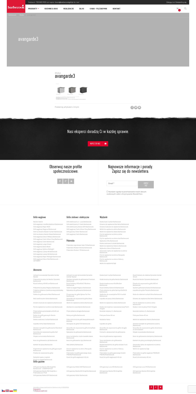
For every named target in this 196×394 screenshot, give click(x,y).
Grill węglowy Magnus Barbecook (44, 229)
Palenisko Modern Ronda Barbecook (79, 248)
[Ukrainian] (15, 390)
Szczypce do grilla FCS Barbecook (78, 324)
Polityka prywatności (40, 391)
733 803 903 (41, 2)
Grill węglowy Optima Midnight (43, 249)
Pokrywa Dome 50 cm (107, 315)
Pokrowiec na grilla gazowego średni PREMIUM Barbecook (112, 354)
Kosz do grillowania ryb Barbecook (45, 340)
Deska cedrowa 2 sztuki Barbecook (112, 243)
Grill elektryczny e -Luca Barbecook (79, 222)
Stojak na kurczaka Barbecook (44, 336)
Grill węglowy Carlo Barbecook (43, 242)
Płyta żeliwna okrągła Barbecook (78, 311)
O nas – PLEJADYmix (98, 9)
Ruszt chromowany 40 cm (142, 357)
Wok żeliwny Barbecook (75, 344)
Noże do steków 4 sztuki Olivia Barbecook (147, 294)
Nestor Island (38, 222)
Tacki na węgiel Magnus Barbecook (79, 288)
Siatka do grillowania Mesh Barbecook (46, 294)
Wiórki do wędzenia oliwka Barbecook (113, 232)
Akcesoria (37, 270)
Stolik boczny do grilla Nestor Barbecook (114, 279)
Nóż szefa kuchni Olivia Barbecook (45, 298)
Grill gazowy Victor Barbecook (77, 232)
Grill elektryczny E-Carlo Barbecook (79, 224)
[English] (7, 390)
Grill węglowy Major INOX (41, 227)
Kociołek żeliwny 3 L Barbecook (144, 311)
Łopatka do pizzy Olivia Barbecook (112, 298)
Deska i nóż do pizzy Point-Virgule (145, 307)
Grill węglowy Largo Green (42, 244)
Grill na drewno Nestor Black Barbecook (47, 234)
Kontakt (116, 9)
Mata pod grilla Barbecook (76, 315)
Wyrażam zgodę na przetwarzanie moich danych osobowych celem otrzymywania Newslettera (126, 193)
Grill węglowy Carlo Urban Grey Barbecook (48, 239)
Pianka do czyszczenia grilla (43, 353)
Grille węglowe (39, 217)
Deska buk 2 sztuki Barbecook (110, 222)
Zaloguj (169, 2)
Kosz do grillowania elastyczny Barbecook (147, 336)
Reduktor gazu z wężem (41, 357)
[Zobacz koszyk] (177, 9)
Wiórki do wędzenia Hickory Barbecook (113, 246)
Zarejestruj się (180, 2)
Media (22, 15)
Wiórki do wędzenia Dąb (108, 263)
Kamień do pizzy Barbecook (43, 344)
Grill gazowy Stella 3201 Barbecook (79, 367)
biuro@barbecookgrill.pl (64, 2)
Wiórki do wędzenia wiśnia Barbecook (113, 229)
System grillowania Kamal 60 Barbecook (147, 288)
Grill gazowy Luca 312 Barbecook (144, 367)
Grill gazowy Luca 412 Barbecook (111, 367)
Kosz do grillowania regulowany (111, 336)
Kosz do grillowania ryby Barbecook (79, 340)
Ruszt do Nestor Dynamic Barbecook (145, 279)
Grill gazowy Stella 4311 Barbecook (45, 375)
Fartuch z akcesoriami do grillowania (112, 332)
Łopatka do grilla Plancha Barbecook (146, 290)
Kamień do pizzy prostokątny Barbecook (147, 340)
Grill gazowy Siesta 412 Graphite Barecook (81, 371)
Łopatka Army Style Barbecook (44, 324)
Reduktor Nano (105, 319)
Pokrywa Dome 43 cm (140, 315)
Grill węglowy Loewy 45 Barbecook (45, 251)
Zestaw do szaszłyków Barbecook (78, 307)
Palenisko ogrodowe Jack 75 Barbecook (81, 245)
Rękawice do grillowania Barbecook (79, 332)
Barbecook (12, 15)
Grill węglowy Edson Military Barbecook (46, 237)
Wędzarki (103, 217)
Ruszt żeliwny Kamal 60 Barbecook (112, 288)
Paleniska (71, 241)
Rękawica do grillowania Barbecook (79, 290)
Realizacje (68, 9)
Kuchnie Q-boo (51, 9)
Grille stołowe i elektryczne (78, 217)
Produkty (32, 9)
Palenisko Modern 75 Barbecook (78, 250)
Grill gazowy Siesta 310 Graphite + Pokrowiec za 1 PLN (45, 372)
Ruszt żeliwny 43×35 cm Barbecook (45, 283)
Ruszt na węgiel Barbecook (42, 360)
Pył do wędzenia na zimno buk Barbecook (114, 238)
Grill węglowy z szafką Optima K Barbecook (48, 224)
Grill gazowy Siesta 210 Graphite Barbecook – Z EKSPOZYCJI (44, 367)
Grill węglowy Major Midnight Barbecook (47, 256)
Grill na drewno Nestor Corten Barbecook (47, 232)
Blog (81, 9)
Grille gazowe (39, 362)
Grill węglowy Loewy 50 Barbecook (45, 254)
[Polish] (11, 390)
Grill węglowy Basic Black (41, 247)
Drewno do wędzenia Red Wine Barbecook (114, 224)
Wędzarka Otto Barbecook (109, 241)
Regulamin (37, 389)
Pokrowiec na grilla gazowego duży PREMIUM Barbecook (79, 354)
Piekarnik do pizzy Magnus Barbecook (46, 288)
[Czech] (4, 390)
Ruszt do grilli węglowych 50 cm (77, 357)
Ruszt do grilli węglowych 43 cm (111, 357)
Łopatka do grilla (105, 324)
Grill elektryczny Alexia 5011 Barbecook (80, 227)
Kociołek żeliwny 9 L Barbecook (110, 311)
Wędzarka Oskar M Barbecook (110, 248)
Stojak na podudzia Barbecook (143, 332)
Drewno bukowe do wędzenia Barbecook (114, 227)
